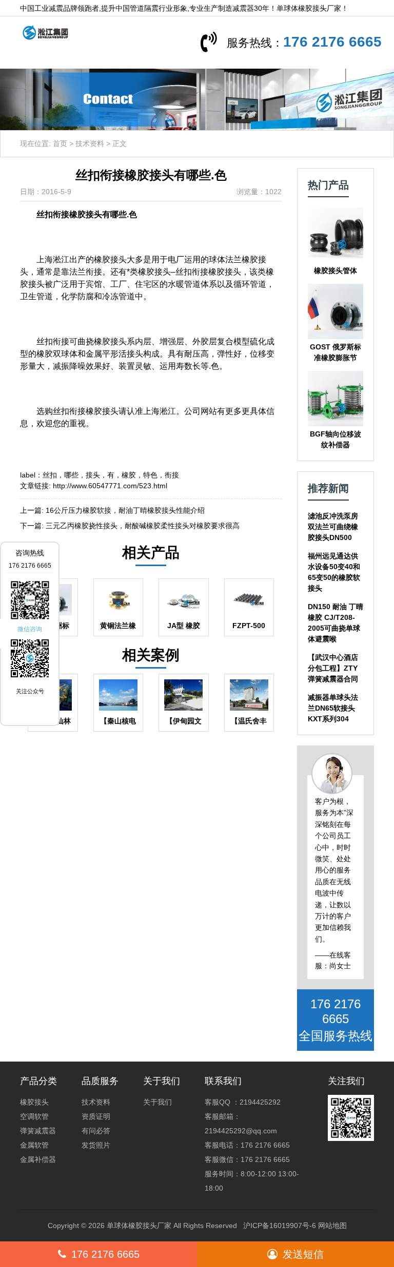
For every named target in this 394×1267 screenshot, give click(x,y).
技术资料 (89, 143)
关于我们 (157, 1102)
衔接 (172, 475)
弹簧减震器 (38, 1131)
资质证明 (96, 1116)
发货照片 (96, 1145)
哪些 (71, 475)
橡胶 (129, 475)
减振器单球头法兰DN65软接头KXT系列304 (333, 708)
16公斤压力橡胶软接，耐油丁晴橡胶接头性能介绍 (125, 510)
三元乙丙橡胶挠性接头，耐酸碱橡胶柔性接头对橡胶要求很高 (143, 526)
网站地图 (332, 1225)
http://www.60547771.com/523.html (110, 486)
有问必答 (96, 1131)
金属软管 (34, 1145)
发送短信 (303, 1254)
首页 (60, 143)
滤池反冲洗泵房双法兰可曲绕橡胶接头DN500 (333, 527)
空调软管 (34, 1116)
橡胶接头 (34, 1102)
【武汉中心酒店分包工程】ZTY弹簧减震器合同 (333, 668)
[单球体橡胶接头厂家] (41, 31)
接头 (93, 475)
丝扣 (50, 475)
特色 (150, 475)
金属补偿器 (38, 1159)
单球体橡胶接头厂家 (139, 1225)
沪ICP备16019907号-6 (279, 1225)
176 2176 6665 (332, 42)
